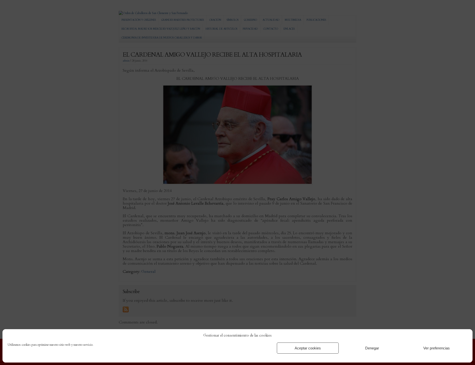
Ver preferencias (436, 348)
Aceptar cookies (308, 348)
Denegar (372, 348)
